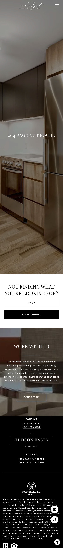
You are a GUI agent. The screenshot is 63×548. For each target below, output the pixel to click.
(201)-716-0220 (32, 427)
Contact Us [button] (31, 397)
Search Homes (31, 314)
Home (31, 303)
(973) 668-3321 (31, 423)
